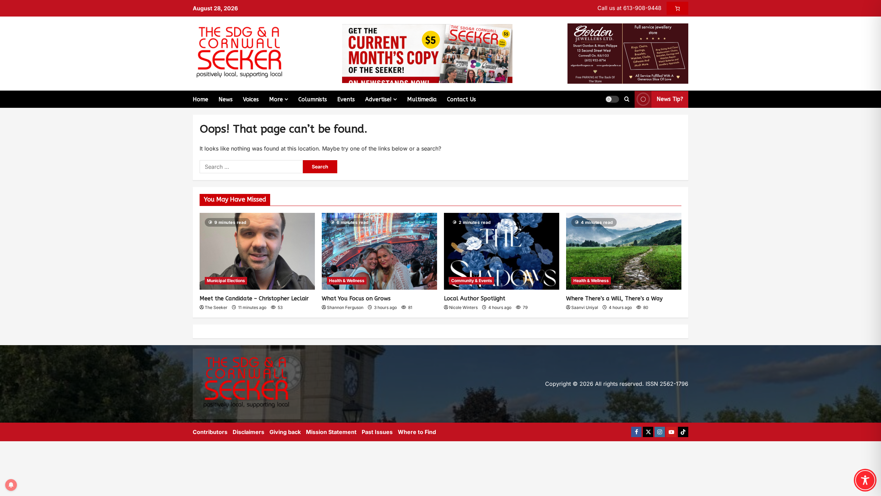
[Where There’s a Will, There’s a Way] (623, 251)
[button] (612, 99)
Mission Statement (331, 431)
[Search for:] (251, 166)
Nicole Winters (463, 307)
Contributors (210, 431)
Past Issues (377, 431)
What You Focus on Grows (356, 298)
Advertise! (378, 99)
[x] (648, 432)
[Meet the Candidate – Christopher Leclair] (257, 251)
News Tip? (670, 99)
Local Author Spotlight (474, 298)
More (276, 99)
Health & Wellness (346, 280)
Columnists (312, 99)
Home (200, 99)
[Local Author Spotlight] (501, 251)
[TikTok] (683, 432)
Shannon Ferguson (345, 307)
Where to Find (417, 431)
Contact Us (461, 99)
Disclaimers (248, 431)
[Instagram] (660, 432)
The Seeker (216, 307)
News (226, 99)
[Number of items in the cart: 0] (677, 8)
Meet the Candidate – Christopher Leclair (254, 298)
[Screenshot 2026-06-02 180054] (627, 53)
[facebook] (636, 432)
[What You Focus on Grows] (379, 251)
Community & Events (471, 280)
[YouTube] (671, 432)
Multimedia (422, 99)
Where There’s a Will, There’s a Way (614, 298)
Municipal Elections (226, 280)
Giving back (285, 431)
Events (346, 99)
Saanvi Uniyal (584, 307)
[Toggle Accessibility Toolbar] (865, 480)
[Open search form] (626, 99)
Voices (251, 99)
